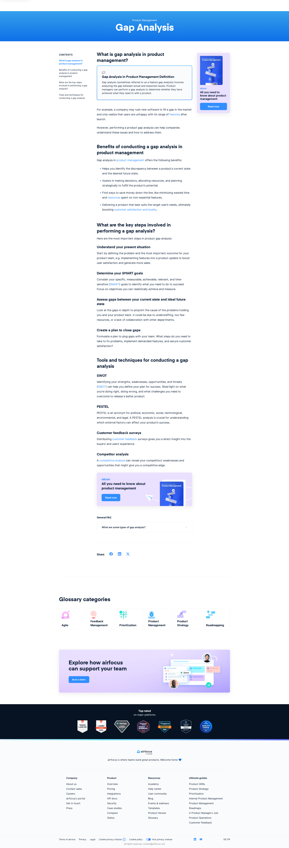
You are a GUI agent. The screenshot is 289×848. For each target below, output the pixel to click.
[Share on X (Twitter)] (128, 554)
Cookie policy (136, 839)
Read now (111, 497)
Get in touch (73, 803)
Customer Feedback (200, 822)
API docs (112, 798)
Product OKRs (197, 784)
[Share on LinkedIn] (119, 554)
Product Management (144, 20)
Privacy (82, 839)
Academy (153, 784)
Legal (92, 839)
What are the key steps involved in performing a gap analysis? (73, 85)
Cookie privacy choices (110, 839)
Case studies (114, 808)
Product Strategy (199, 788)
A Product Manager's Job (203, 812)
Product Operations (200, 817)
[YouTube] (201, 839)
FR (228, 839)
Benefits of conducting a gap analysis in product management (73, 73)
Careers (70, 793)
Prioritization (196, 793)
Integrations (114, 793)
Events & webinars (158, 803)
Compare (112, 812)
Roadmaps (195, 808)
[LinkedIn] (195, 839)
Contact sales (74, 788)
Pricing (111, 788)
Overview (112, 784)
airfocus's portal (75, 798)
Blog (150, 798)
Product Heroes (157, 812)
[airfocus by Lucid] (144, 753)
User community (157, 793)
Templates (154, 808)
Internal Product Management (206, 798)
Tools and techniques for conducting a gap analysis (72, 96)
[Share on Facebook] (111, 554)
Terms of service (67, 839)
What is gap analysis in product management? (71, 62)
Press (69, 808)
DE (225, 839)
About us (71, 784)
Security (112, 803)
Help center (154, 788)
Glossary (153, 817)
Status (110, 817)
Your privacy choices (162, 839)
